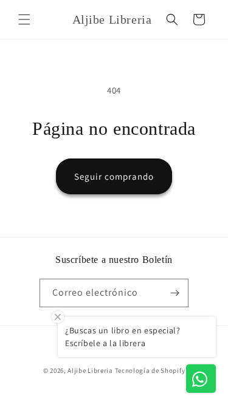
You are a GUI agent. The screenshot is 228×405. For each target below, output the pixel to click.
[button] (24, 19)
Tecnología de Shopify (150, 370)
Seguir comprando (114, 176)
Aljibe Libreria (90, 370)
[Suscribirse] (174, 293)
